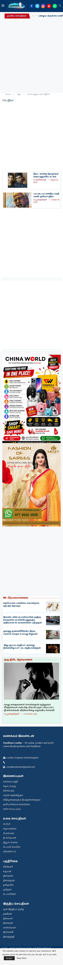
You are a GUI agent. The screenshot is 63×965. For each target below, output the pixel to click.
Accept (9, 958)
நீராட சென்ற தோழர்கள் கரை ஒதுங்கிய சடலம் (46, 175)
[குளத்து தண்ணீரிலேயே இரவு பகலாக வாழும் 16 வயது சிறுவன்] (53, 634)
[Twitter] (37, 6)
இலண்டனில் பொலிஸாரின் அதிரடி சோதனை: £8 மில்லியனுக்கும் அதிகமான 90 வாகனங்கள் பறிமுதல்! (22, 620)
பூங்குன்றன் (41, 199)
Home (7, 94)
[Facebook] (31, 6)
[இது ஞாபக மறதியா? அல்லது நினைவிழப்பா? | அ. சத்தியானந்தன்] (53, 648)
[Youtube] (49, 6)
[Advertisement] (31, 55)
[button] (32, 16)
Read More (21, 958)
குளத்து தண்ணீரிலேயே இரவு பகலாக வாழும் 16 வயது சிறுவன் (20, 633)
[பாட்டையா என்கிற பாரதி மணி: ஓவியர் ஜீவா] (17, 200)
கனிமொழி (41, 180)
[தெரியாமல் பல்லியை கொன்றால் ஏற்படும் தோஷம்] (53, 606)
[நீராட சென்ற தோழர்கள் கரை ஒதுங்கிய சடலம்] (17, 180)
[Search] (59, 6)
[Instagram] (43, 6)
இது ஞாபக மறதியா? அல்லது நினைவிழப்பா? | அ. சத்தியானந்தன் (22, 647)
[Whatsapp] (55, 6)
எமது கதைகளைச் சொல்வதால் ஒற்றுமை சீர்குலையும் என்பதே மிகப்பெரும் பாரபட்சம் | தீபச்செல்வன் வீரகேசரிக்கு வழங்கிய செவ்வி (29, 707)
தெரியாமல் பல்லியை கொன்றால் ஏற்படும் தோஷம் (21, 604)
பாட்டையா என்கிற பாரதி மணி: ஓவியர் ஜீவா (46, 195)
